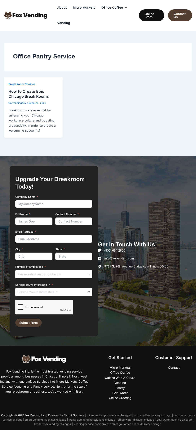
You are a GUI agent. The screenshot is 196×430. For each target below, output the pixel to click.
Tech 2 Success (74, 415)
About (62, 7)
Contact (174, 367)
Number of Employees (29, 266)
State (58, 249)
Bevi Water (120, 393)
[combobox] (53, 274)
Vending (63, 23)
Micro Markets (84, 7)
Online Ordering (120, 398)
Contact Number (65, 214)
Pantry (120, 388)
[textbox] (46, 274)
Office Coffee (112, 7)
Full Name (21, 214)
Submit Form (28, 323)
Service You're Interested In (32, 284)
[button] (125, 7)
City (17, 249)
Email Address (24, 231)
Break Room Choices (21, 84)
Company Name (25, 196)
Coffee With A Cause (120, 378)
